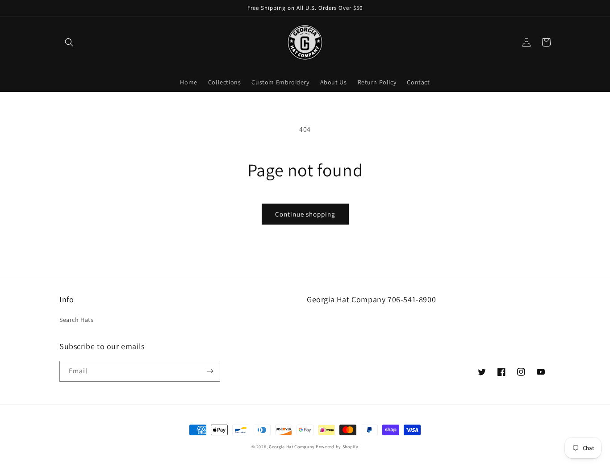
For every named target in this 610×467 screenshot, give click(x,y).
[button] (69, 42)
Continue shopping (305, 214)
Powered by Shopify (337, 447)
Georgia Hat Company (291, 447)
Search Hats (76, 320)
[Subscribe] (210, 371)
